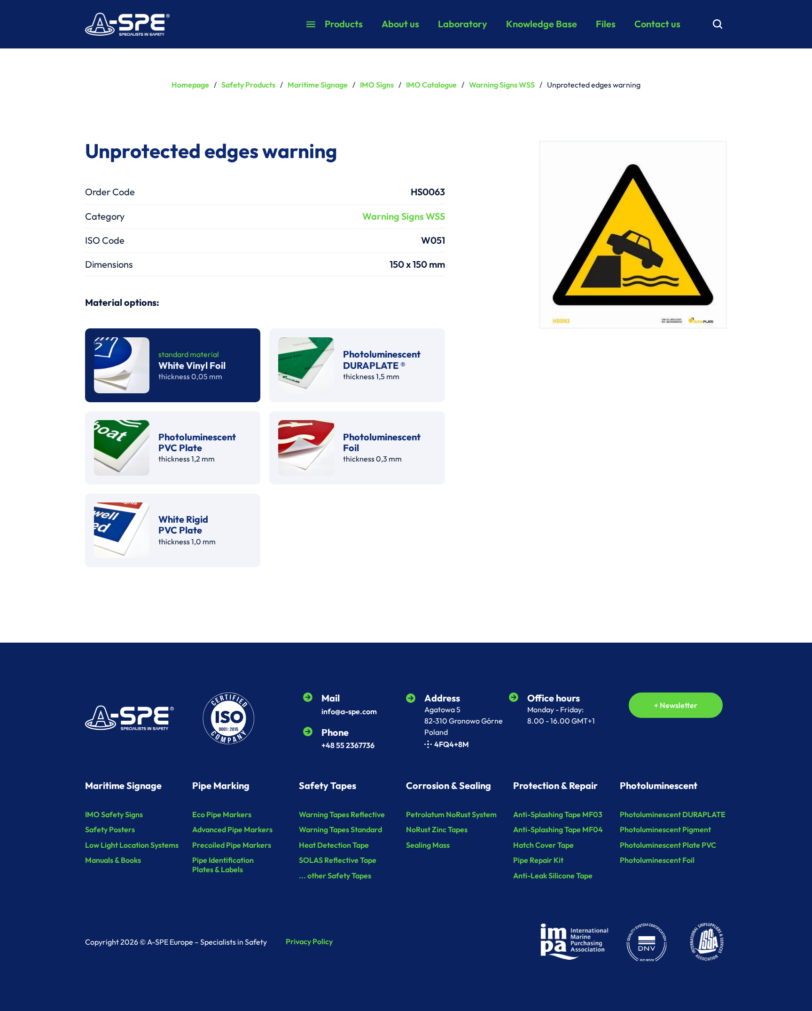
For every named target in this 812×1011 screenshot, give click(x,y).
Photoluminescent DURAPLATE (673, 814)
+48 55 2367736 (348, 745)
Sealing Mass (428, 845)
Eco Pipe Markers (221, 814)
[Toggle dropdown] (310, 24)
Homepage (190, 84)
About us (400, 24)
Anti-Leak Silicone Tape (553, 875)
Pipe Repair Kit (538, 860)
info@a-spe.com (349, 711)
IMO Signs (377, 84)
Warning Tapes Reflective (342, 814)
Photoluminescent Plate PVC (668, 845)
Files (606, 24)
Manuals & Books (113, 860)
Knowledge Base (541, 24)
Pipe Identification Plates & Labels (223, 865)
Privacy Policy (309, 941)
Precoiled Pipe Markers (231, 845)
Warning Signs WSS (502, 84)
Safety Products (248, 84)
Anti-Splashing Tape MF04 (558, 829)
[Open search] (717, 24)
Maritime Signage (318, 84)
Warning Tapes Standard (340, 829)
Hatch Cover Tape (543, 845)
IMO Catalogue (431, 84)
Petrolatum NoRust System (451, 814)
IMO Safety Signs (114, 814)
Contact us (657, 24)
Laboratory (462, 24)
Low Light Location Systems (132, 845)
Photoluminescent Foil (657, 860)
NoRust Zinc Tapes (437, 829)
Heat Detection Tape (334, 845)
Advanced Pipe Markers (232, 829)
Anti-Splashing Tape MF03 (557, 814)
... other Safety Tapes (335, 875)
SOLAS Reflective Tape (337, 860)
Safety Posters (110, 829)
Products (344, 24)
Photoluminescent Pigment (665, 829)
